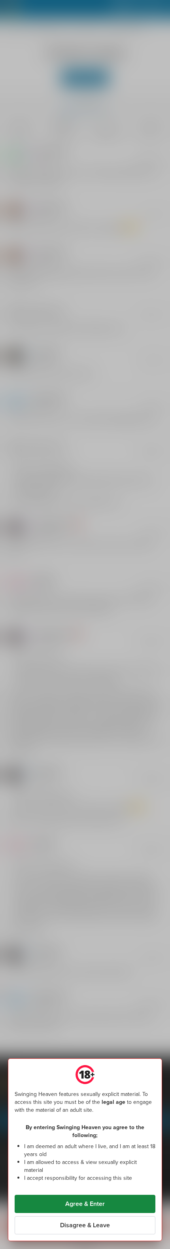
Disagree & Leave (85, 1225)
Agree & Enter (85, 1203)
